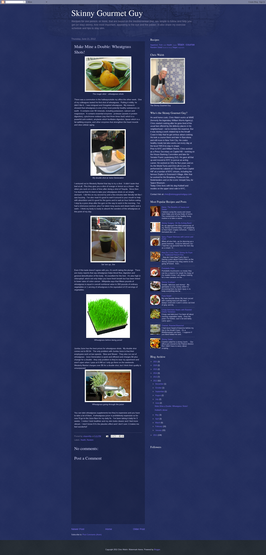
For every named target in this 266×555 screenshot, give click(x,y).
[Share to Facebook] (120, 436)
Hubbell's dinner (161, 410)
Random (90, 440)
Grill (164, 45)
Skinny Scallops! (168, 282)
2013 (155, 377)
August (158, 395)
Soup (170, 47)
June (157, 403)
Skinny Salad (167, 339)
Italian (175, 45)
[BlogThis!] (114, 436)
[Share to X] (117, 436)
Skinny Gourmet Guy (107, 12)
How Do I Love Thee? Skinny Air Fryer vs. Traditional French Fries (177, 254)
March (158, 423)
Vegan (174, 47)
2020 (155, 365)
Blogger (157, 549)
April (157, 419)
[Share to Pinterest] (122, 436)
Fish (161, 45)
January (158, 430)
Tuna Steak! (167, 296)
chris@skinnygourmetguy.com (178, 194)
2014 (155, 373)
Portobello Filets (168, 268)
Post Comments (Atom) (92, 535)
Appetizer (154, 45)
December (159, 384)
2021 (155, 362)
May (157, 415)
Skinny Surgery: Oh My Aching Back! (177, 223)
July (157, 399)
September (160, 391)
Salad (160, 47)
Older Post (139, 529)
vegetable (181, 47)
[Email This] (112, 436)
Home (108, 529)
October (158, 388)
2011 (155, 435)
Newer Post (77, 529)
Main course (186, 44)
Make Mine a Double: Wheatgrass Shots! (171, 406)
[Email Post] (107, 436)
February (159, 426)
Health (83, 440)
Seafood (165, 47)
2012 (155, 381)
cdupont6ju (87, 436)
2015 (155, 369)
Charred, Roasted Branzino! (173, 325)
